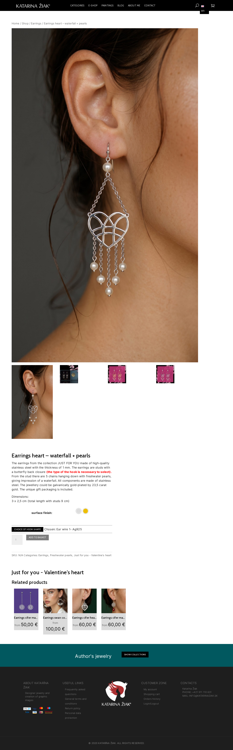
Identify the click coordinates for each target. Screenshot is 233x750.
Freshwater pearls (61, 555)
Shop (25, 23)
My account (150, 689)
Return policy (72, 708)
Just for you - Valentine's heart (93, 555)
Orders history (152, 698)
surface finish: (41, 513)
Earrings (36, 23)
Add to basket (37, 537)
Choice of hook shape (27, 529)
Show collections (135, 654)
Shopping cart (152, 694)
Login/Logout (151, 703)
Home (15, 23)
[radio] (78, 511)
